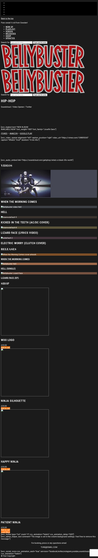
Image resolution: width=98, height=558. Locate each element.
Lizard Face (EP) (10, 278)
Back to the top (7, 18)
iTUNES (4, 133)
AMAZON (14, 133)
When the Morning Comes (15, 259)
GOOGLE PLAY (26, 133)
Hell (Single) (8, 268)
